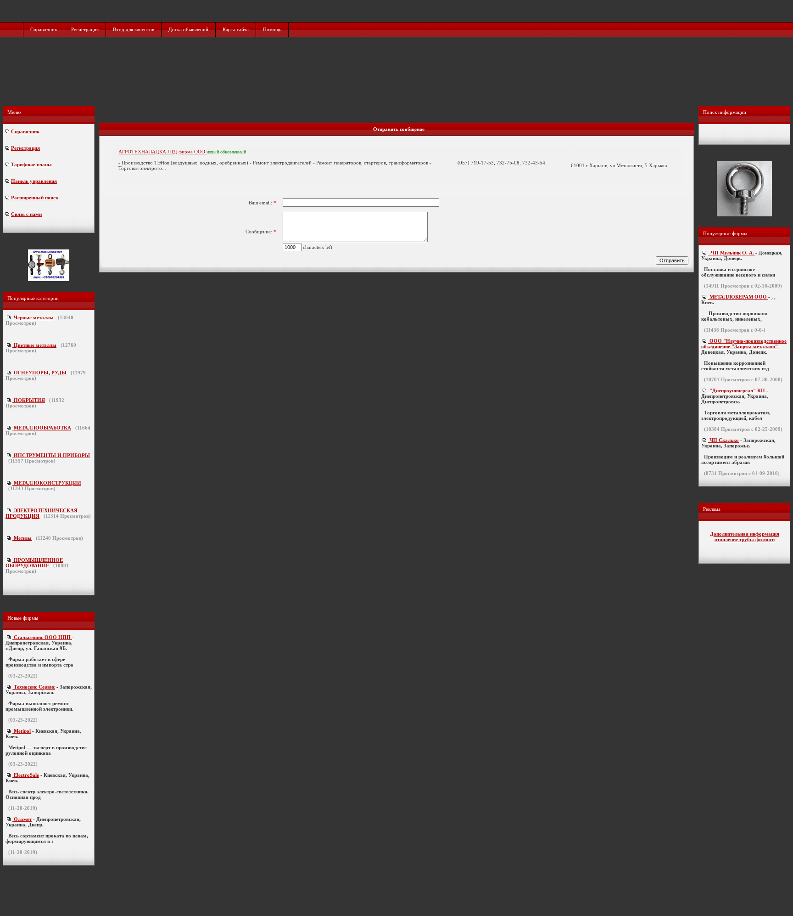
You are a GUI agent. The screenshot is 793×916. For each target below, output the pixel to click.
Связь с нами (26, 214)
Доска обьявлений (188, 29)
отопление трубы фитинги (745, 539)
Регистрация (85, 29)
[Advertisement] (397, 81)
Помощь (272, 29)
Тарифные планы (31, 164)
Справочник (43, 29)
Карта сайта (236, 29)
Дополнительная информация (744, 534)
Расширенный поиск (34, 197)
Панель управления (34, 181)
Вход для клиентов (133, 29)
